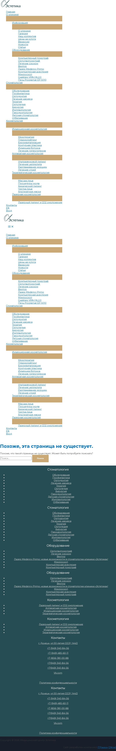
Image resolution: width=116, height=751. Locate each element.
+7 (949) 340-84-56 (58, 648)
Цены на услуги (27, 39)
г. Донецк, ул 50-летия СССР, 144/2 (58, 643)
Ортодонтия (19, 96)
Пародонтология (22, 112)
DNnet (112, 747)
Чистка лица (25, 189)
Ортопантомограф (29, 60)
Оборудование (21, 50)
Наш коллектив (27, 36)
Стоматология (14, 82)
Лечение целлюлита (30, 164)
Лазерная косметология (26, 194)
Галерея (23, 33)
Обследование (20, 90)
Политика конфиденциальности (58, 682)
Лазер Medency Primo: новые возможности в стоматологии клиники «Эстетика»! (61, 559)
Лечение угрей (27, 169)
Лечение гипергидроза (32, 150)
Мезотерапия (26, 137)
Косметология (14, 120)
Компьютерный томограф (33, 58)
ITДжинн (103, 747)
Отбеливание (20, 118)
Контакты (11, 205)
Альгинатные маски (29, 191)
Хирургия (17, 107)
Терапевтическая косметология (30, 172)
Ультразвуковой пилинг (32, 161)
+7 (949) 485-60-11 (58, 653)
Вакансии (23, 41)
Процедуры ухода (28, 183)
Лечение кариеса (22, 99)
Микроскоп (25, 74)
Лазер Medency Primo (31, 69)
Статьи (22, 47)
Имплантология (21, 110)
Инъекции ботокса (29, 148)
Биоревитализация (29, 142)
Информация (20, 22)
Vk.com (58, 673)
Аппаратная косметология (27, 153)
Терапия (17, 101)
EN (7, 208)
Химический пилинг (30, 186)
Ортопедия (19, 104)
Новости (23, 44)
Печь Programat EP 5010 (32, 80)
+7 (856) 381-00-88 (58, 658)
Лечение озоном (28, 63)
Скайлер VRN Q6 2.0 (29, 77)
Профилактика (20, 93)
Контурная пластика (30, 145)
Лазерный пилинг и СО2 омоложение (40, 202)
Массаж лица (25, 180)
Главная (10, 11)
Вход (9, 210)
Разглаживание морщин (32, 167)
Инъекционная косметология (29, 129)
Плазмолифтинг (27, 139)
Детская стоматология (25, 115)
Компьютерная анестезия (33, 71)
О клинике (12, 14)
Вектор (22, 66)
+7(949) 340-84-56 (58, 663)
